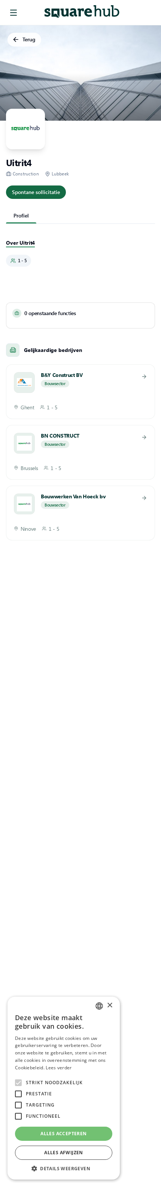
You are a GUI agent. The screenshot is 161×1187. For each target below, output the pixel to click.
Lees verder (59, 1067)
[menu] (13, 12)
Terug (28, 39)
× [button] (109, 1005)
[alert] (63, 1088)
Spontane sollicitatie (36, 192)
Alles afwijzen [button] (63, 1152)
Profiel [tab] (21, 215)
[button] (63, 1168)
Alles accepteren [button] (63, 1133)
